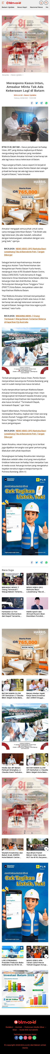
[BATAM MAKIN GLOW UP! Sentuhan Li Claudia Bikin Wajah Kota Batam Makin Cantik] (13, 685)
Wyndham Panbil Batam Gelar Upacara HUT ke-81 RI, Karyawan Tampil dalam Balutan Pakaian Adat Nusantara (37, 855)
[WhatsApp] (34, 1038)
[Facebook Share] (32, 103)
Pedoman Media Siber (34, 1027)
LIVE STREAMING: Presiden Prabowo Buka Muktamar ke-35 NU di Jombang (12, 962)
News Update (30, 95)
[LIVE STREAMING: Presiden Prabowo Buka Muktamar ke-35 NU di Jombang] (13, 952)
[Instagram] (25, 1038)
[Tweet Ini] (36, 103)
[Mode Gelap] (41, 3)
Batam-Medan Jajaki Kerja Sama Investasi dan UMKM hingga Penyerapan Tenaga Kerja (35, 695)
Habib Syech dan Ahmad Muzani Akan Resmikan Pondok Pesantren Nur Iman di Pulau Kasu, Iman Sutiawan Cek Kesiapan (37, 614)
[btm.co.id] (13, 2)
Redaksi (9, 1027)
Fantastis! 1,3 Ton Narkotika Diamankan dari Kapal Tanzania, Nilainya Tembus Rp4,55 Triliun (12, 614)
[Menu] (3, 3)
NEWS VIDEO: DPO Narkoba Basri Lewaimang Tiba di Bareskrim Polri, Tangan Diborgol (37, 589)
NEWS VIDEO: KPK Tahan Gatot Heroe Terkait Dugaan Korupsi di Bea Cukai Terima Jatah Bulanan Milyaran (37, 962)
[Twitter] (21, 1038)
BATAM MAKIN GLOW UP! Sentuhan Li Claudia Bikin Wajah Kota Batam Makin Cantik (13, 695)
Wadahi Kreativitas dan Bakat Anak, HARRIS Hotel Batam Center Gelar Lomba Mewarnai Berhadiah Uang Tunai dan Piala (12, 855)
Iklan (15, 1030)
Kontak (18, 1027)
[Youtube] (30, 1038)
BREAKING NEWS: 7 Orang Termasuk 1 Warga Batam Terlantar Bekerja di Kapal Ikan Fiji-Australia (12, 589)
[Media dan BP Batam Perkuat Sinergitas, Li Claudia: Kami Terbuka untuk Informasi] (13, 759)
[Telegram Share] (41, 103)
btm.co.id (18, 95)
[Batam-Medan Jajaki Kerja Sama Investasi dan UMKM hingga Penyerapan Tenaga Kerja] (37, 685)
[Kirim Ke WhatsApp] (46, 103)
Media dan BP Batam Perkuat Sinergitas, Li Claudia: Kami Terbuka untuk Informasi (12, 770)
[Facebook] (16, 1038)
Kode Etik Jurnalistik (29, 1030)
